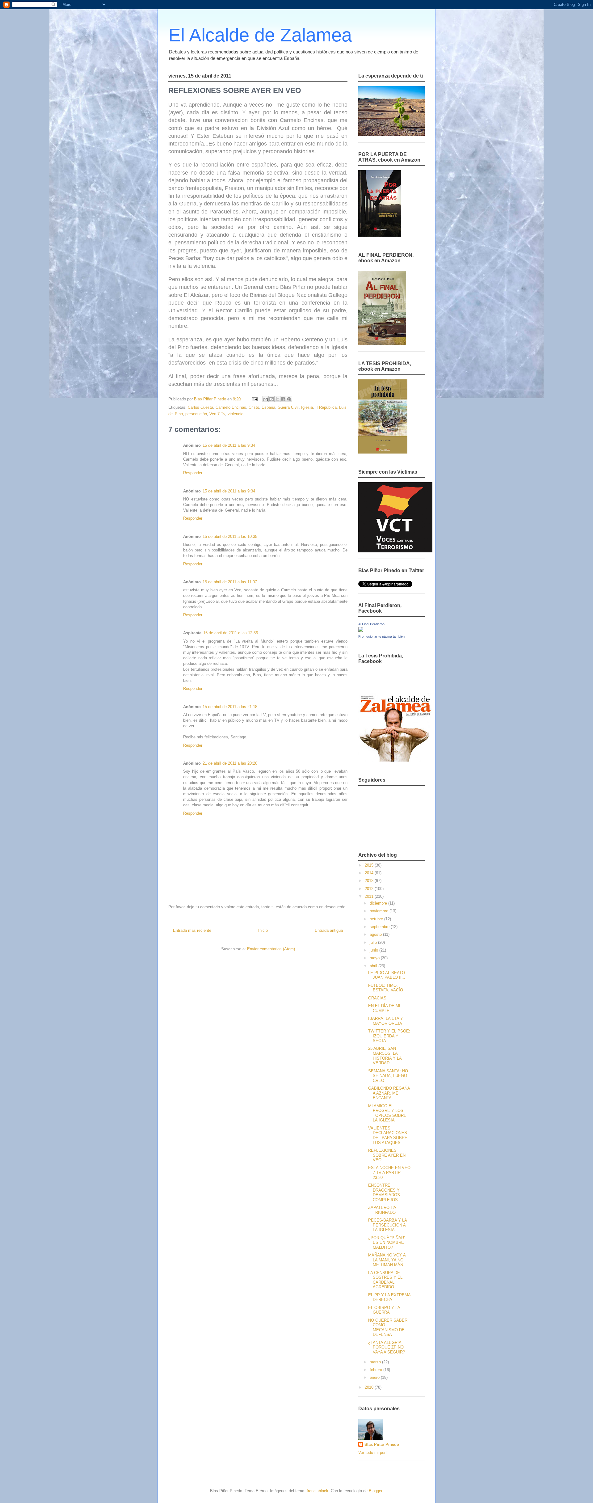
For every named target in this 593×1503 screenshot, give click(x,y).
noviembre (379, 911)
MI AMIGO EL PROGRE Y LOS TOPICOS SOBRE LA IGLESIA (387, 1113)
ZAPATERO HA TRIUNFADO (382, 1210)
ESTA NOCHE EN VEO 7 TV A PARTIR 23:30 (389, 1172)
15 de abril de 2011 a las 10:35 (230, 536)
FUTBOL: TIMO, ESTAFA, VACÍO (385, 988)
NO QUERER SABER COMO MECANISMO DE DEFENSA (387, 1327)
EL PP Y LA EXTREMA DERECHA (389, 1297)
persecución (196, 414)
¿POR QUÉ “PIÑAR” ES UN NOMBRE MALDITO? (386, 1242)
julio (374, 942)
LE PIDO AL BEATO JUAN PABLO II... (386, 975)
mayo (375, 958)
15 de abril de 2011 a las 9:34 (229, 445)
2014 (370, 873)
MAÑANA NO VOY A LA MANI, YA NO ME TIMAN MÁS (387, 1260)
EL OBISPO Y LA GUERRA (384, 1310)
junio (374, 950)
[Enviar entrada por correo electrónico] (254, 399)
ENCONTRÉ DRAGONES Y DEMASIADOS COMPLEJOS (384, 1192)
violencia (235, 414)
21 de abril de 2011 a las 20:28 (230, 763)
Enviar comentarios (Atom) (271, 949)
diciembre (379, 903)
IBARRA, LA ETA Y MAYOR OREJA (385, 1021)
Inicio (263, 930)
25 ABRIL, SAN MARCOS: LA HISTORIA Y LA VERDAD (385, 1055)
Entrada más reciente (192, 930)
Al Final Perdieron (371, 624)
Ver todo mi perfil (373, 1452)
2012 (370, 888)
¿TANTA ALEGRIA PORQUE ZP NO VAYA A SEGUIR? (386, 1347)
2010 (370, 1387)
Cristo (254, 407)
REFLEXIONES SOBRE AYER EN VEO (387, 1155)
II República (326, 407)
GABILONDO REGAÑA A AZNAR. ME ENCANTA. (389, 1093)
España (268, 407)
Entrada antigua (329, 930)
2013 (370, 880)
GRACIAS (377, 998)
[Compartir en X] (277, 399)
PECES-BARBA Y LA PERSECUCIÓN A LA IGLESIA (387, 1225)
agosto (376, 934)
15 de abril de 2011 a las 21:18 (230, 706)
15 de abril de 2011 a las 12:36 (230, 633)
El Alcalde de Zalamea (260, 35)
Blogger (375, 1490)
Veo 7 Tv (217, 414)
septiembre (380, 926)
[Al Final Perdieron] (360, 630)
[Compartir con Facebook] (283, 399)
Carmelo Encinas (231, 407)
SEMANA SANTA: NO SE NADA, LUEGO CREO (388, 1076)
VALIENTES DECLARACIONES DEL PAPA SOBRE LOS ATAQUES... (387, 1135)
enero (375, 1377)
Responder (192, 473)
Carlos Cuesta (200, 407)
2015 (370, 865)
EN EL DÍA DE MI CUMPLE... (384, 1008)
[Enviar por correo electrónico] (266, 399)
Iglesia (307, 407)
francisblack (317, 1490)
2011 (370, 896)
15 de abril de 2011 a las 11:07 (230, 582)
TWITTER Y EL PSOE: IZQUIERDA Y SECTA (389, 1036)
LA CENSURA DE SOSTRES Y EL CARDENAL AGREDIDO (385, 1280)
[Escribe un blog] (271, 399)
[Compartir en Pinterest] (289, 399)
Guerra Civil (288, 407)
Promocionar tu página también (381, 636)
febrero (376, 1369)
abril (374, 966)
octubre (377, 919)
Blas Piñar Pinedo (381, 1444)
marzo (376, 1362)
